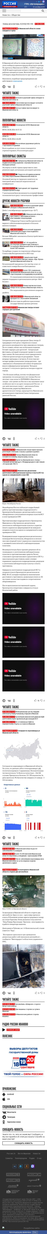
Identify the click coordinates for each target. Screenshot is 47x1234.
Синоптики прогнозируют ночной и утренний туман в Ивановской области (22, 104)
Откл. (35, 1232)
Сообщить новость (24, 1143)
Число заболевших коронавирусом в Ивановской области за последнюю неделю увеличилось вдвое (23, 861)
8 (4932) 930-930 (23, 24)
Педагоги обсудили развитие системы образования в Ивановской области (21, 175)
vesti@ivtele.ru (20, 1211)
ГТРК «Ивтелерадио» (34, 4)
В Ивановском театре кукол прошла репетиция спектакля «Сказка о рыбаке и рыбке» (22, 451)
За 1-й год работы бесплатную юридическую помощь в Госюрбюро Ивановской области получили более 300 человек (26, 245)
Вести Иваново (24, 1153)
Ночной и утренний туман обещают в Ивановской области (26, 207)
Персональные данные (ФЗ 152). (18, 1221)
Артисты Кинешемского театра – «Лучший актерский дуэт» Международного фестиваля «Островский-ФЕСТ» (23, 462)
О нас (39, 1158)
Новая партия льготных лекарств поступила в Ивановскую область (26, 286)
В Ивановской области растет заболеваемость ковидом (19, 850)
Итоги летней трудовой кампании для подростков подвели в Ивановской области (25, 231)
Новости (36, 1153)
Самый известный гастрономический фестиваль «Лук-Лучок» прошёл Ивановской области (26, 259)
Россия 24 (11, 1153)
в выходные (17, 81)
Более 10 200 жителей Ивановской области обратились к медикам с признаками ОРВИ (22, 855)
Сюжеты (9, 1158)
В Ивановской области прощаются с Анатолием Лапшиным (25, 297)
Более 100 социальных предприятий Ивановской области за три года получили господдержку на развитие (26, 272)
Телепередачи (21, 1158)
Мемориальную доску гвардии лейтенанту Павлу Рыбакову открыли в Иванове (20, 713)
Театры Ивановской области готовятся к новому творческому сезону (19, 456)
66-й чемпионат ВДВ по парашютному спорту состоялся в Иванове (18, 723)
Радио (32, 1158)
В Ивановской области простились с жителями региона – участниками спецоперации (26, 216)
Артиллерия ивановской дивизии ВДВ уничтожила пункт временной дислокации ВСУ (23, 718)
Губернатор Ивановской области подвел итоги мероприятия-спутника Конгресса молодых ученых (22, 163)
